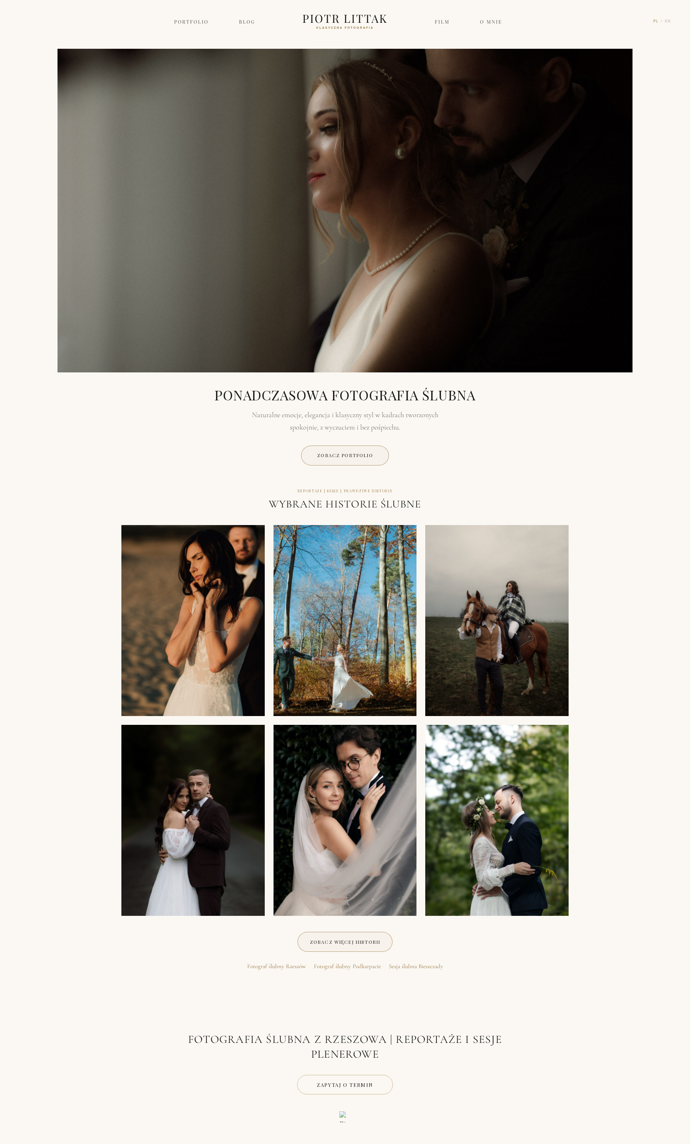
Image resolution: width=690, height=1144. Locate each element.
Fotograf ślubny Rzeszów (276, 966)
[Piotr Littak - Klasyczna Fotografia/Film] (345, 1116)
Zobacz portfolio (345, 455)
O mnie (491, 22)
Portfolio (191, 22)
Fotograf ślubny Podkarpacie (347, 966)
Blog (247, 22)
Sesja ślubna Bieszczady (416, 966)
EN (668, 20)
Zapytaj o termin (345, 1084)
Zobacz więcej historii (345, 942)
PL (655, 20)
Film (442, 22)
